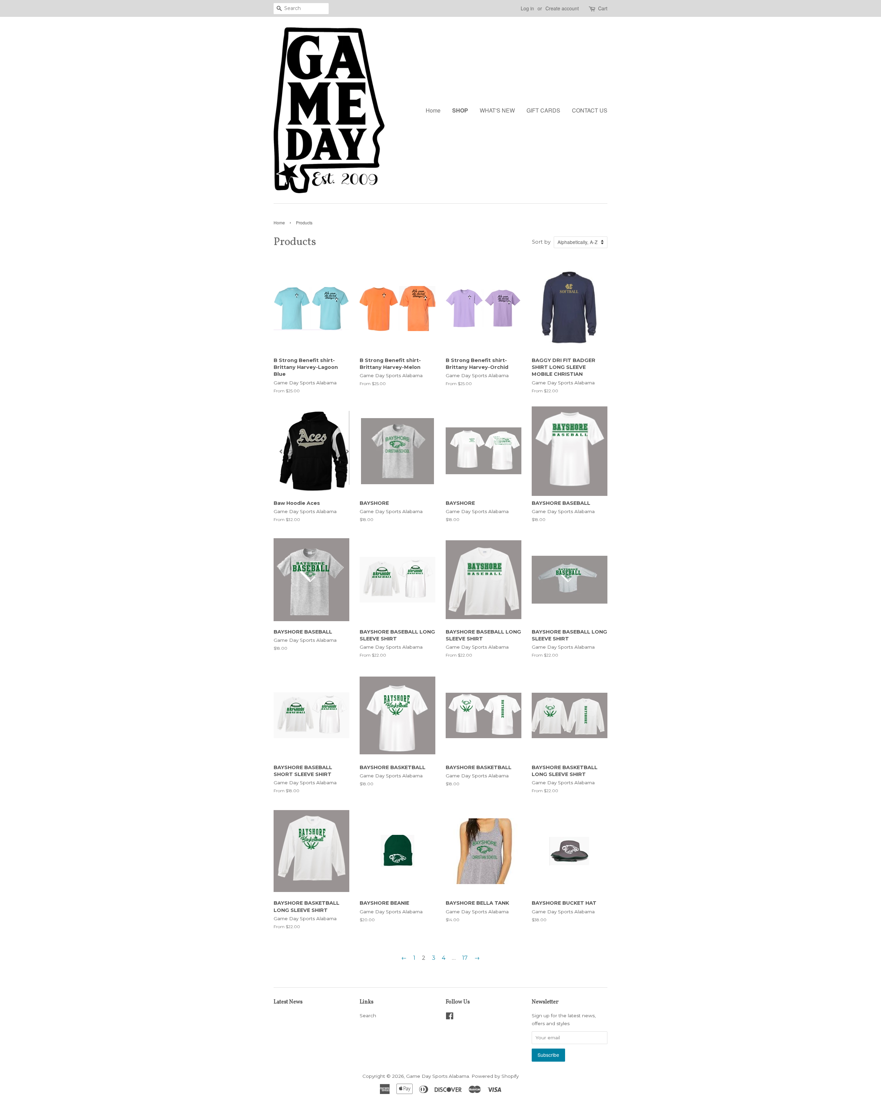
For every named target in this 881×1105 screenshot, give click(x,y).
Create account (562, 8)
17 (465, 958)
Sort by (541, 242)
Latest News (288, 1002)
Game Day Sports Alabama (437, 1076)
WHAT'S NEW (497, 110)
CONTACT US (589, 110)
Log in (527, 8)
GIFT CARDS (543, 110)
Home (433, 110)
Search (368, 1015)
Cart (602, 8)
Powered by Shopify (495, 1076)
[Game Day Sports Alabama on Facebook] (450, 1017)
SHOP (460, 110)
